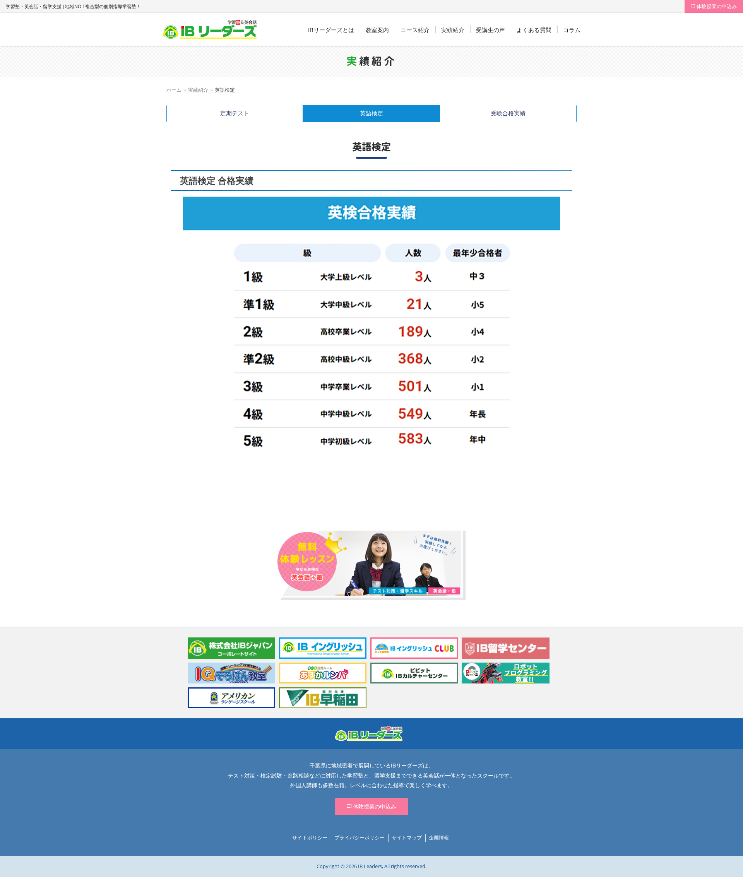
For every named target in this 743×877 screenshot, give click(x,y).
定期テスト (234, 113)
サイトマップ (407, 838)
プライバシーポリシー (359, 838)
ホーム (173, 90)
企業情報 (439, 838)
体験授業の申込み (716, 6)
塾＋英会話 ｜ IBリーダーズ (210, 29)
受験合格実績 (508, 113)
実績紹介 (198, 90)
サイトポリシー (309, 838)
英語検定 (371, 113)
